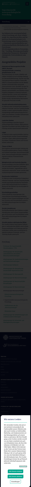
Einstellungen (15, 481)
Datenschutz (23, 466)
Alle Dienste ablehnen (15, 476)
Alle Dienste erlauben (15, 471)
